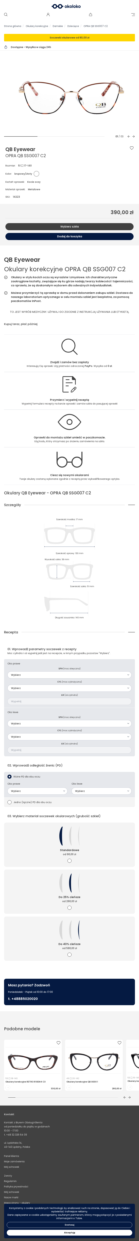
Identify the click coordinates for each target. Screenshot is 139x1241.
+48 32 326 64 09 (16, 1134)
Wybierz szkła (69, 227)
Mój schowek (11, 1167)
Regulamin (10, 1181)
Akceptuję (69, 1232)
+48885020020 (24, 998)
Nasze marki (11, 1197)
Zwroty (8, 1175)
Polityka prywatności (16, 1186)
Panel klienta (11, 1156)
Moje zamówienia (14, 1161)
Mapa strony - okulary (17, 1203)
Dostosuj (69, 1224)
